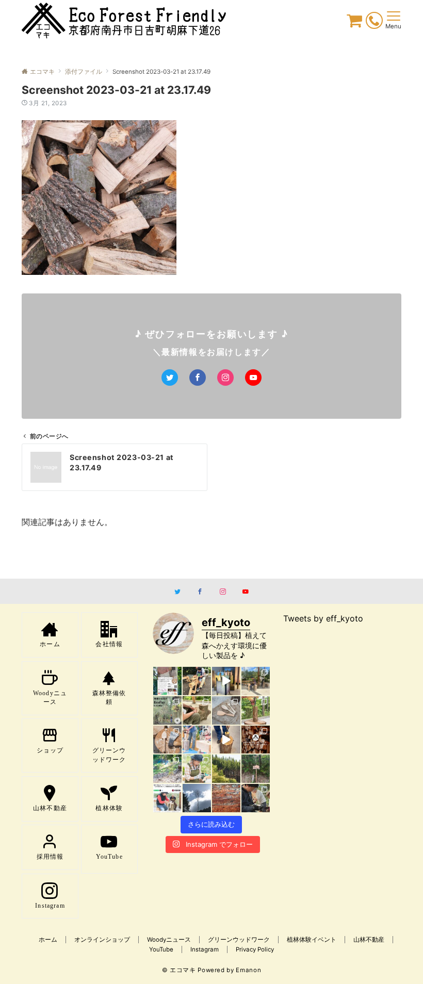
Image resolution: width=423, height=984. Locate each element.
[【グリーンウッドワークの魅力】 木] (255, 710)
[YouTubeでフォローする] (253, 377)
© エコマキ (179, 970)
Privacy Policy (255, 949)
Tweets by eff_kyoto (323, 618)
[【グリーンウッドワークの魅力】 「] (255, 798)
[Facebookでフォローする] (197, 377)
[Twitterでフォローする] (169, 377)
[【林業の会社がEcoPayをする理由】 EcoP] (167, 710)
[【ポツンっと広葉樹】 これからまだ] (197, 798)
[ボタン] (354, 23)
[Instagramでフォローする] (225, 377)
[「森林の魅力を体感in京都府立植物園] (197, 681)
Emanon (248, 970)
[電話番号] (374, 22)
